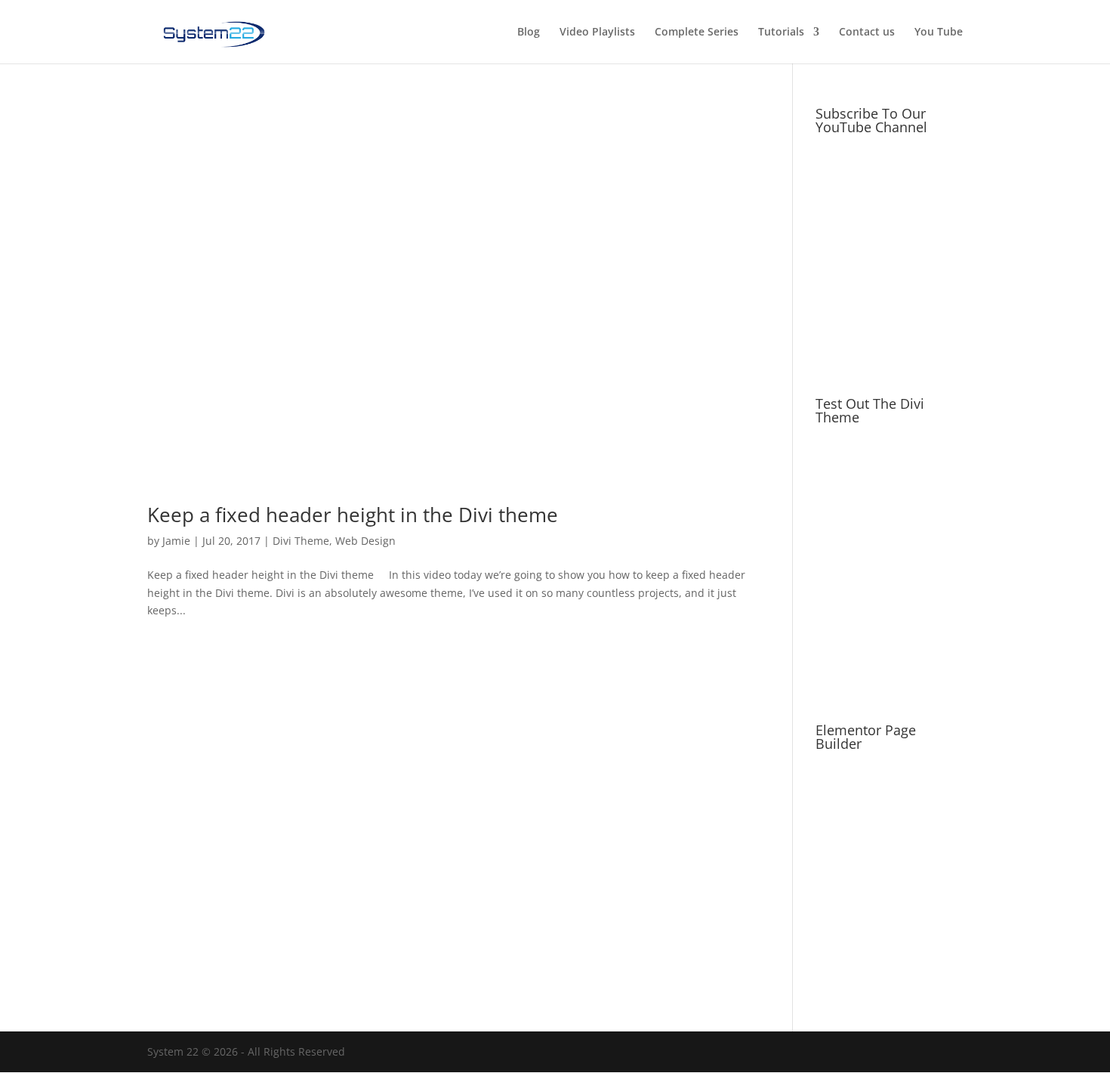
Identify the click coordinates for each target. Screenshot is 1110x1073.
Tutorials (781, 32)
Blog (528, 32)
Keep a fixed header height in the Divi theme (352, 514)
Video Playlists (597, 32)
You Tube (938, 32)
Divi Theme (301, 540)
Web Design (365, 540)
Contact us (867, 32)
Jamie (176, 540)
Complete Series (696, 32)
